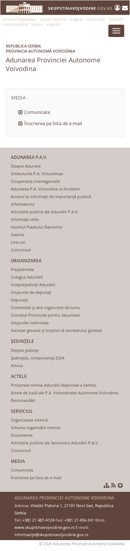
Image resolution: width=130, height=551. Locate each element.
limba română (15, 24)
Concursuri (21, 249)
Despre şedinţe (25, 350)
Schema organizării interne (35, 427)
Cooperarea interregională (35, 181)
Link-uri (18, 242)
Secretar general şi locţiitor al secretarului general (56, 330)
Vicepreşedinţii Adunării (33, 284)
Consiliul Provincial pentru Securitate (45, 315)
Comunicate (37, 112)
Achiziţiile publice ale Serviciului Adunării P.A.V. (55, 442)
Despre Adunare (26, 166)
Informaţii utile (25, 219)
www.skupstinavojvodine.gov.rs (44, 527)
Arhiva (17, 365)
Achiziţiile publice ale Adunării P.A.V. (45, 211)
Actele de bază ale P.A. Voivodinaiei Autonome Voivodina (64, 392)
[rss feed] (113, 485)
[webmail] (125, 8)
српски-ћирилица (19, 19)
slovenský (96, 19)
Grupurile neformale (30, 322)
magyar (76, 19)
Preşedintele (22, 269)
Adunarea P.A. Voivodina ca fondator (45, 189)
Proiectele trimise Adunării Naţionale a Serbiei (53, 385)
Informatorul (23, 204)
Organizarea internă (29, 420)
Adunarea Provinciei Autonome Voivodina (53, 58)
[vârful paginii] (120, 485)
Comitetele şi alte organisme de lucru (45, 307)
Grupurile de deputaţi (31, 292)
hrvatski (116, 19)
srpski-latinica (53, 19)
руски (37, 24)
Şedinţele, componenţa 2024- (38, 358)
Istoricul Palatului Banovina (36, 227)
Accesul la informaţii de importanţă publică (51, 196)
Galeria (17, 234)
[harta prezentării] (106, 485)
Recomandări (23, 400)
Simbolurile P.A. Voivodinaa (37, 173)
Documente (21, 435)
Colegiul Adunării (27, 277)
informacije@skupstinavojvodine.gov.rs (51, 534)
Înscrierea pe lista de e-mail (53, 123)
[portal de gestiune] (118, 8)
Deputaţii (19, 300)
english (53, 24)
